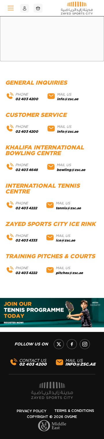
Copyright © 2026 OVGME (52, 417)
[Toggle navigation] (10, 8)
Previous (13, 313)
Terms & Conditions (74, 411)
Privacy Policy (32, 411)
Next (91, 313)
